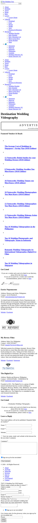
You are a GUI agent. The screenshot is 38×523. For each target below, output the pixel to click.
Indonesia (12, 49)
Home (6, 12)
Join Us (7, 475)
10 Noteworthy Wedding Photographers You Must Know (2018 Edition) (21, 193)
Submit (7, 476)
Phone (3, 517)
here (25, 275)
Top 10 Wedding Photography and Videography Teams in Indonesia (19, 239)
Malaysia (11, 47)
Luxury (7, 16)
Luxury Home (13, 17)
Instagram (17, 360)
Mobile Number (6, 497)
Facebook (10, 312)
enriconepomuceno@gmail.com (15, 297)
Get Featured (9, 478)
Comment (4, 441)
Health (11, 26)
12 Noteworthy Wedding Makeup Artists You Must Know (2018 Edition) (21, 216)
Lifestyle (7, 19)
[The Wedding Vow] (7, 1)
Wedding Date (6, 499)
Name (3, 425)
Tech (10, 28)
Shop (10, 42)
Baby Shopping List (15, 37)
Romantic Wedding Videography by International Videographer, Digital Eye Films (20, 252)
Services (7, 473)
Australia (11, 53)
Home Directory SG (15, 56)
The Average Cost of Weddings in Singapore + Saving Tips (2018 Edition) (20, 147)
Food (10, 23)
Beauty (11, 24)
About (7, 7)
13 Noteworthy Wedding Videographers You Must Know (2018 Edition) (20, 205)
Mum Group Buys (14, 39)
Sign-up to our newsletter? (15, 510)
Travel (7, 10)
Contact (7, 480)
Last (20, 493)
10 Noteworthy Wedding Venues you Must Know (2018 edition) (19, 182)
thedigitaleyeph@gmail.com (13, 381)
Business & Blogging (15, 30)
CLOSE (4, 521)
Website (3, 312)
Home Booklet (13, 40)
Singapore (12, 46)
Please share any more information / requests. (14, 502)
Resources (8, 31)
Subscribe (8, 471)
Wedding (7, 9)
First (20, 490)
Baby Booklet (13, 35)
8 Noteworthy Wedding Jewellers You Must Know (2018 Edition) (19, 170)
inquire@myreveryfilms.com (14, 345)
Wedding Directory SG (16, 54)
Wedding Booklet (14, 33)
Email (3, 429)
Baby (6, 14)
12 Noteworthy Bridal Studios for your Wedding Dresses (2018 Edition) (20, 159)
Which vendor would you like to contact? (14, 485)
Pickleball (12, 21)
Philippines (12, 51)
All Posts (7, 469)
